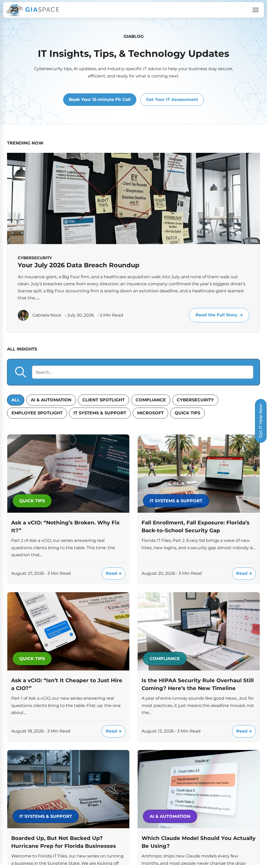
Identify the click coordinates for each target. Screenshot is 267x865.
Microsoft (150, 412)
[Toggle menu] (255, 10)
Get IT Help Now (260, 421)
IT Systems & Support (100, 412)
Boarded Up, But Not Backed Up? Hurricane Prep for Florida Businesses (63, 842)
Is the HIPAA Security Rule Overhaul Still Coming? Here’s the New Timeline (198, 684)
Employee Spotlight (37, 412)
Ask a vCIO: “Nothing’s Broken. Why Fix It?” (65, 526)
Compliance (151, 399)
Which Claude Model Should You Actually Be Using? (199, 842)
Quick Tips (187, 412)
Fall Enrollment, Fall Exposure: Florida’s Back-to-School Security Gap (196, 526)
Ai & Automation (51, 399)
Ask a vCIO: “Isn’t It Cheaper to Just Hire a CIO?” (66, 684)
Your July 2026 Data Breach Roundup (78, 265)
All (15, 399)
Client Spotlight (103, 399)
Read (112, 573)
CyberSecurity (195, 399)
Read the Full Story (217, 314)
